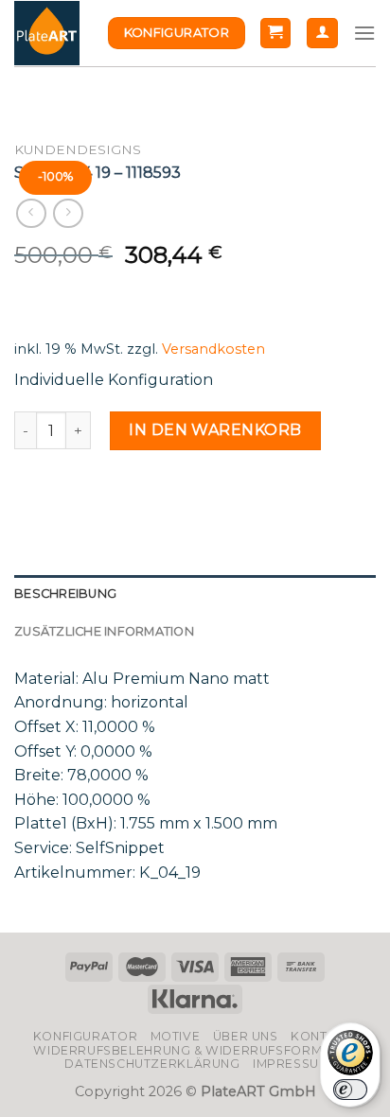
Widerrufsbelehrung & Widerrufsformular (194, 1050)
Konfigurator (85, 1036)
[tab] (195, 594)
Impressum (291, 1063)
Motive (176, 1036)
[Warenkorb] (276, 33)
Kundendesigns (77, 149)
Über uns (245, 1036)
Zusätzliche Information (104, 631)
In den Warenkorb (215, 430)
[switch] (350, 1089)
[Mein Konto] (322, 33)
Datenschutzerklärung (151, 1063)
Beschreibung (65, 593)
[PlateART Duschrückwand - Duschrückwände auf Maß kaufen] (47, 33)
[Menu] (364, 32)
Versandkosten (213, 349)
